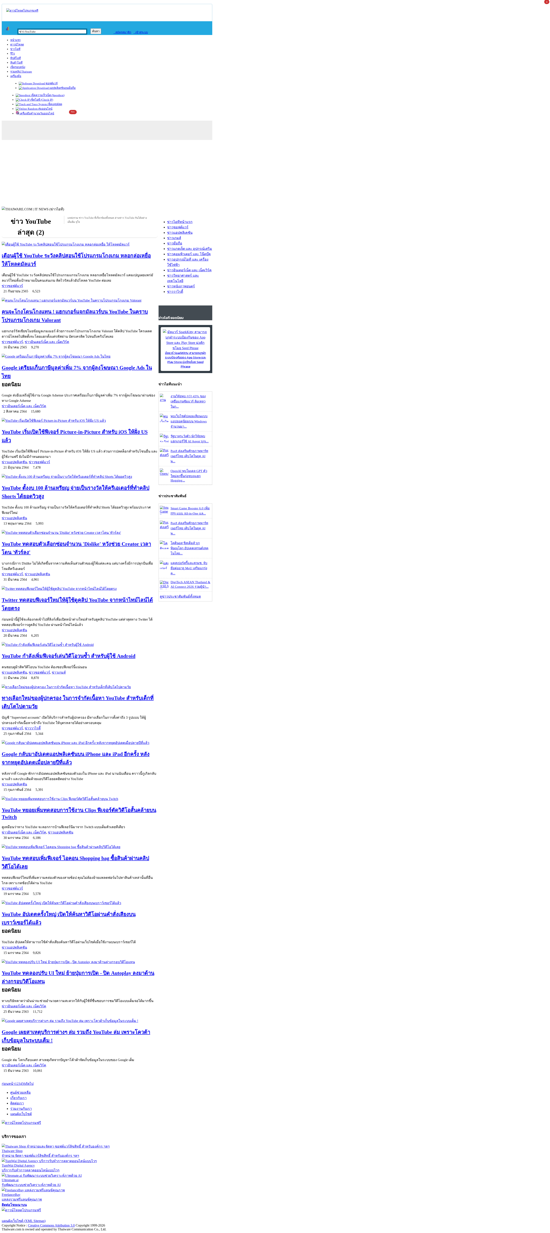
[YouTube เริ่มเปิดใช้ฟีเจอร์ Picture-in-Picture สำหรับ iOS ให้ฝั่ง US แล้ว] (79, 420)
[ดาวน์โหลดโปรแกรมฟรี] (22, 10)
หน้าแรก (15, 40)
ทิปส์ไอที (15, 58)
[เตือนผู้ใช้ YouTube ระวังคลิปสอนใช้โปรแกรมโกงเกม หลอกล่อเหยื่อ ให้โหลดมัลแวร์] (79, 244)
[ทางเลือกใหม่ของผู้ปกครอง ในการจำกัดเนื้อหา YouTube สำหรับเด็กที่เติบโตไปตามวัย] (79, 687)
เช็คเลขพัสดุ (54, 104)
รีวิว (12, 53)
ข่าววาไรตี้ (33, 728)
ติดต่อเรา (17, 1103)
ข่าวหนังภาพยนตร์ (181, 286)
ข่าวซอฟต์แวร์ (12, 286)
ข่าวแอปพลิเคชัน (14, 462)
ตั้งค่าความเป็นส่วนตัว (18, 1215)
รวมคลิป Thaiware (21, 71)
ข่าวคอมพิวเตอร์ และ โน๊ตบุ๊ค (189, 254)
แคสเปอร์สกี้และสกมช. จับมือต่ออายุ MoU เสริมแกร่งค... (189, 568)
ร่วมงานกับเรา (21, 1108)
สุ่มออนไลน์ (45, 108)
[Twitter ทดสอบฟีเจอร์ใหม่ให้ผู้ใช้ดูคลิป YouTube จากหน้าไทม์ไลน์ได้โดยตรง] (79, 588)
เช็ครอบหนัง (17, 67)
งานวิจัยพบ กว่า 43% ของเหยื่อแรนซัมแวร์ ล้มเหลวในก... (188, 401)
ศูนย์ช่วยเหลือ (20, 1092)
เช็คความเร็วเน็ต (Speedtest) (47, 95)
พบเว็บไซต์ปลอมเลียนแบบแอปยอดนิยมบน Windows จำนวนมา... (189, 421)
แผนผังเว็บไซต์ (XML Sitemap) (24, 1221)
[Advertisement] (275, 172)
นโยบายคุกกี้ (88, 1215)
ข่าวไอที (15, 49)
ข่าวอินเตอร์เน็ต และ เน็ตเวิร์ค (47, 342)
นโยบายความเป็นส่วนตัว (56, 1215)
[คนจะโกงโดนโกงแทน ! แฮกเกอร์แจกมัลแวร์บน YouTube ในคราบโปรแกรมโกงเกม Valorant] (79, 300)
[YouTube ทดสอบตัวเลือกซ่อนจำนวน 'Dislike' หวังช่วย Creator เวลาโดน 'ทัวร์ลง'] (79, 532)
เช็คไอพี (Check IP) (41, 99)
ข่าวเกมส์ (59, 672)
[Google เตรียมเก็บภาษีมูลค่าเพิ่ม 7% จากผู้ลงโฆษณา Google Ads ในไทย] (79, 356)
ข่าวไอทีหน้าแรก (179, 222)
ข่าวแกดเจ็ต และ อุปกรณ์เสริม (189, 249)
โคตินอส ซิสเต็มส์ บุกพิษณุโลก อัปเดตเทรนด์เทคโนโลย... (189, 548)
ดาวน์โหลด (17, 44)
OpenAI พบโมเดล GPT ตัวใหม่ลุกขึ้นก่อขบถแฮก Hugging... (189, 475)
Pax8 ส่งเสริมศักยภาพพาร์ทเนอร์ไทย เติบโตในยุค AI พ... (189, 456)
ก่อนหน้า (8, 1084)
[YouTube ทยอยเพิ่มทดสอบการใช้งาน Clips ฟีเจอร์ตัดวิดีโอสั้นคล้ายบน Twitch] (79, 799)
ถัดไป (29, 1084)
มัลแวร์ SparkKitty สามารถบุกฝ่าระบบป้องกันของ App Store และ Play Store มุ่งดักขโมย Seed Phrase (185, 360)
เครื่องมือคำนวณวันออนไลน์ (36, 113)
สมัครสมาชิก (122, 32)
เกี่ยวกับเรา (18, 1098)
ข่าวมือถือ (174, 243)
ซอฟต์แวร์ (51, 83)
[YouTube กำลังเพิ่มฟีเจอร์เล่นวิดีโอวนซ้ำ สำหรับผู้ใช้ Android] (79, 644)
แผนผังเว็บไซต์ (21, 1114)
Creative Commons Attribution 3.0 (51, 1225)
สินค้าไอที (16, 62)
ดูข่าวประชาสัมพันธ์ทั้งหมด (180, 596)
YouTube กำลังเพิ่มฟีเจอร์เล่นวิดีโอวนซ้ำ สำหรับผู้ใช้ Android (68, 656)
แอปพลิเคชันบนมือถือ (62, 88)
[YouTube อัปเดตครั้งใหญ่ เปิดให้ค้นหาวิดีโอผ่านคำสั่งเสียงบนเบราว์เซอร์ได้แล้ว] (79, 903)
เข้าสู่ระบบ (140, 32)
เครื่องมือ (15, 76)
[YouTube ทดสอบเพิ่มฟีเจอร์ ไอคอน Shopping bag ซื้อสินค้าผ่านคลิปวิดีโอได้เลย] (79, 847)
